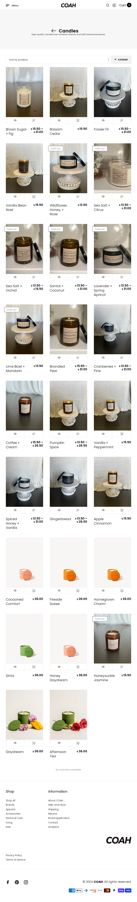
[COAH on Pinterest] (17, 882)
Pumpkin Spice (57, 445)
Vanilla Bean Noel (16, 207)
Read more (77, 196)
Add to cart (77, 120)
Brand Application (59, 818)
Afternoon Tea (58, 754)
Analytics (53, 827)
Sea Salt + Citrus (102, 207)
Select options (33, 120)
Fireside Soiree (56, 601)
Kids (8, 827)
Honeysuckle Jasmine (104, 678)
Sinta (10, 676)
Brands (10, 804)
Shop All (10, 800)
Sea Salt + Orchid (14, 288)
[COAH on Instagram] (26, 882)
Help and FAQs (57, 804)
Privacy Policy (14, 855)
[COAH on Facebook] (8, 882)
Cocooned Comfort (14, 601)
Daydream (15, 752)
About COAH (55, 800)
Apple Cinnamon (103, 521)
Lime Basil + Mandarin (15, 368)
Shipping (53, 809)
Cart (124, 5)
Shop (10, 791)
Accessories (13, 813)
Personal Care (14, 818)
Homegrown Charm (104, 601)
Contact (53, 822)
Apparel (10, 809)
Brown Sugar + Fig (16, 131)
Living (9, 822)
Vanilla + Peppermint (103, 445)
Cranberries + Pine (105, 368)
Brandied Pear (57, 368)
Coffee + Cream (13, 445)
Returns (52, 813)
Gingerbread (60, 519)
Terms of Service (15, 859)
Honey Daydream (59, 678)
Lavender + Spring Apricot (103, 290)
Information (57, 791)
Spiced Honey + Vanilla (12, 523)
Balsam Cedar (56, 131)
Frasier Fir (101, 129)
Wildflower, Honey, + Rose (58, 209)
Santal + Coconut (57, 288)
